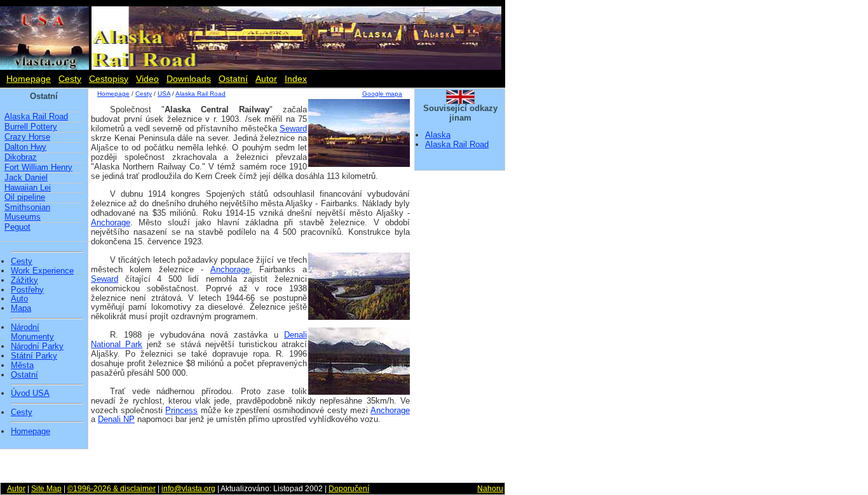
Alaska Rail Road (36, 116)
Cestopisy (108, 79)
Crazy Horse (27, 137)
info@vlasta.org (188, 488)
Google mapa (382, 93)
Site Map (46, 488)
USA (164, 93)
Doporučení (349, 488)
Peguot (17, 227)
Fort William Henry (38, 167)
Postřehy (27, 290)
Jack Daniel (26, 177)
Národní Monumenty (32, 332)
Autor (266, 79)
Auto (19, 298)
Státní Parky (34, 356)
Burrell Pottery (30, 126)
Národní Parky (37, 346)
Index (296, 79)
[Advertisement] (249, 451)
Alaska (438, 135)
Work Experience (42, 271)
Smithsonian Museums (27, 211)
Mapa (21, 308)
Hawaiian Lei (27, 187)
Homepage (28, 79)
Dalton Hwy (25, 147)
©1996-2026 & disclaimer (111, 488)
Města (22, 365)
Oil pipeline (24, 197)
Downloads (188, 79)
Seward (293, 128)
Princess (181, 410)
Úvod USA (30, 393)
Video (147, 79)
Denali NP (116, 419)
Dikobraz (20, 157)
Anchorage (110, 222)
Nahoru (490, 488)
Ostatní (233, 79)
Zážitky (24, 280)
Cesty (69, 79)
